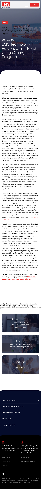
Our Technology (9, 400)
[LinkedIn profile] (3, 474)
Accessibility (6, 457)
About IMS (6, 419)
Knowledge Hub (9, 425)
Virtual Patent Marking (28, 461)
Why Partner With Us (11, 413)
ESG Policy (5, 465)
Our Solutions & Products (13, 407)
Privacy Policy (25, 457)
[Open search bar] (26, 4)
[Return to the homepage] (6, 5)
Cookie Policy (6, 461)
